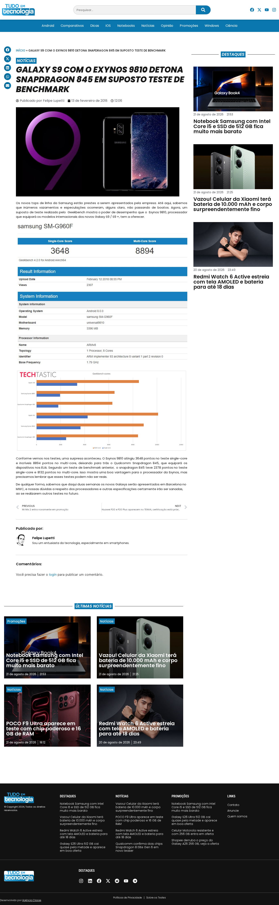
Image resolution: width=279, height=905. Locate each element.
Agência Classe (31, 900)
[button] (7, 49)
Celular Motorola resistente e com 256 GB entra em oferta (193, 832)
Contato (233, 805)
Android (48, 25)
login (53, 574)
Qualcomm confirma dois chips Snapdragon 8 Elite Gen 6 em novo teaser (139, 847)
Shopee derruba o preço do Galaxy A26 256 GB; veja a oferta (195, 842)
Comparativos (72, 25)
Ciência (231, 25)
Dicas (94, 25)
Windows (212, 25)
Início (20, 50)
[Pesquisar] (203, 10)
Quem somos (237, 816)
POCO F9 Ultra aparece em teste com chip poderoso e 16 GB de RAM (139, 820)
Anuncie (233, 811)
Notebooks (126, 25)
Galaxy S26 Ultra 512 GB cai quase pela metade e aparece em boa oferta (82, 847)
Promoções (189, 25)
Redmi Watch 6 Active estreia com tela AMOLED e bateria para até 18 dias (83, 833)
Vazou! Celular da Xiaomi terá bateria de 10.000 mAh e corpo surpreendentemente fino (82, 820)
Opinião (167, 25)
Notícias (147, 25)
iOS (108, 25)
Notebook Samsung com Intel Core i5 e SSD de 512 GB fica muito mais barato (82, 807)
